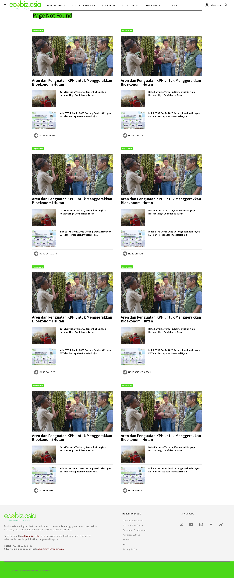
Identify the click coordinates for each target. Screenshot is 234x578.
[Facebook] (211, 525)
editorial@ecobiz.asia (33, 536)
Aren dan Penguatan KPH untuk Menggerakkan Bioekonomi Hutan (72, 82)
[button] (226, 5)
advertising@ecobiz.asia (50, 548)
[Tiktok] (221, 525)
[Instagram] (201, 525)
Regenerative (38, 30)
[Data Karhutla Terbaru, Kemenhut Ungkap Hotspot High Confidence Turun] (44, 98)
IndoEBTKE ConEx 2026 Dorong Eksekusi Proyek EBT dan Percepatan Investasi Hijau (85, 114)
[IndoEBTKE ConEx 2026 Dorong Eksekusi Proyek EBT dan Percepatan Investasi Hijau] (44, 119)
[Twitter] (181, 525)
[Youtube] (191, 525)
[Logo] (50, 516)
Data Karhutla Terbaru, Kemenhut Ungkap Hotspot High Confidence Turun (83, 93)
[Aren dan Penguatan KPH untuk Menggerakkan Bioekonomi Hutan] (72, 56)
